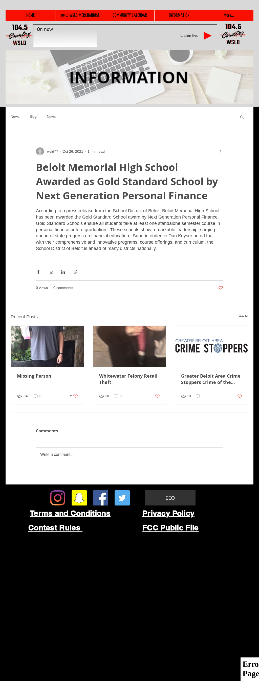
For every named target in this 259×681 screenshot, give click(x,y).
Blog (33, 116)
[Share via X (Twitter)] (50, 272)
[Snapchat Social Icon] (79, 497)
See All (243, 316)
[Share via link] (75, 272)
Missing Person (34, 376)
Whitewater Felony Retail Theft (128, 379)
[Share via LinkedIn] (63, 272)
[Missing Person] (47, 346)
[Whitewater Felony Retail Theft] (129, 346)
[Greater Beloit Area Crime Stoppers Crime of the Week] (211, 346)
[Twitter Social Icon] (122, 497)
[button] (242, 117)
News (15, 116)
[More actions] (220, 151)
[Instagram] (57, 497)
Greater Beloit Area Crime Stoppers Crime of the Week (211, 379)
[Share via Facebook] (38, 272)
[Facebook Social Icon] (100, 497)
